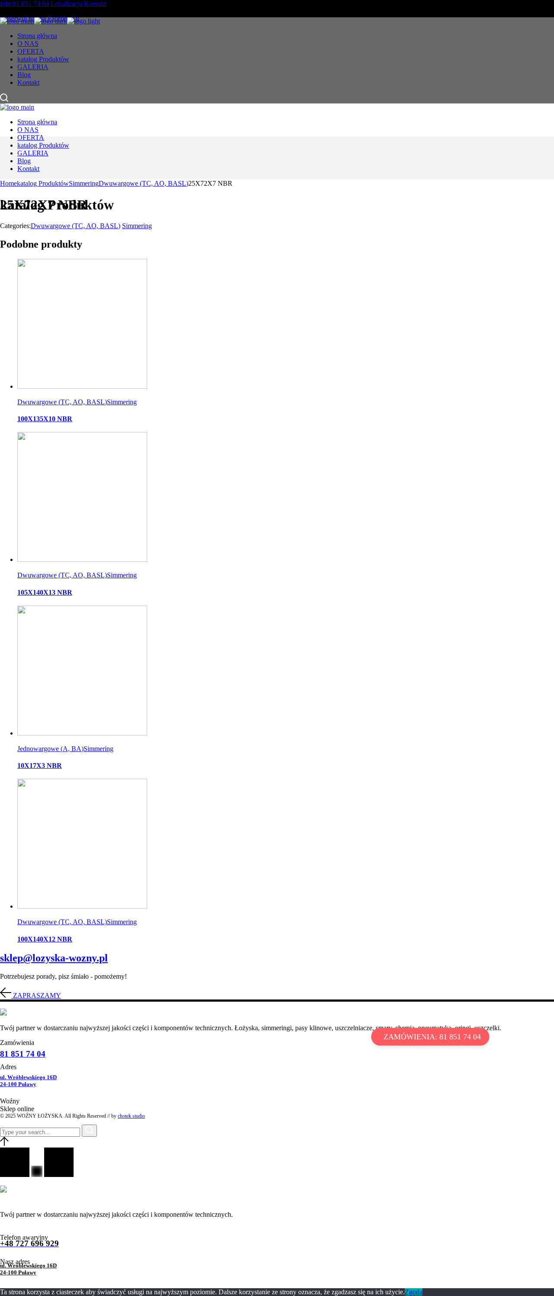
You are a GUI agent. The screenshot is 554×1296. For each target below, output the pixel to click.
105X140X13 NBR (44, 592)
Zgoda (413, 1292)
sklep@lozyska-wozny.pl (54, 958)
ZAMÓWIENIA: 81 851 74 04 (432, 1036)
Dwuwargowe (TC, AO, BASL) (75, 225)
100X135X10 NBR (44, 418)
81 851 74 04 (22, 1053)
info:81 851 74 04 (24, 3)
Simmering (137, 225)
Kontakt (95, 3)
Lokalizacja (66, 3)
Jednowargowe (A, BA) (50, 748)
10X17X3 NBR (39, 765)
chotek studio (131, 1116)
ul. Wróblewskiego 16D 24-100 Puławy (28, 1080)
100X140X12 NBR (44, 939)
